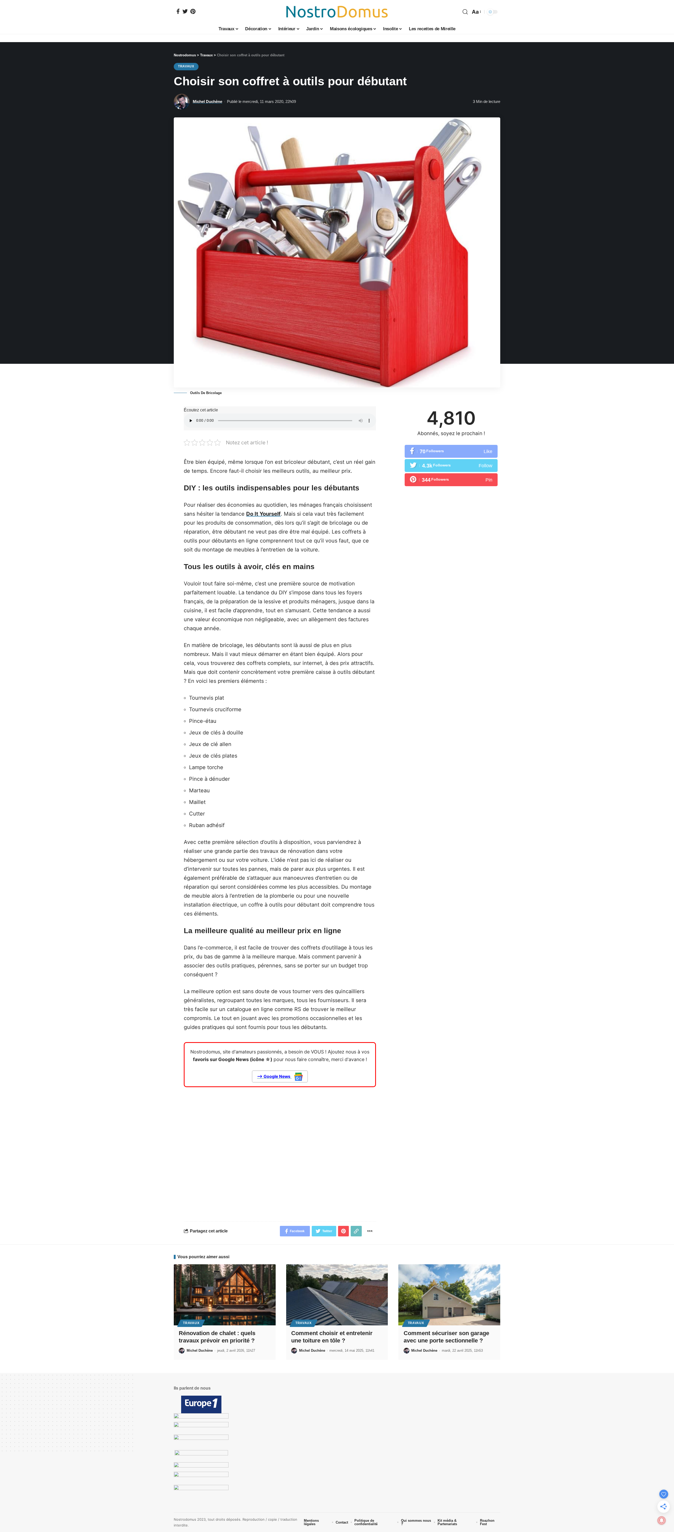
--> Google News (274, 1076)
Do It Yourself (263, 514)
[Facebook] (178, 11)
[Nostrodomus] (337, 12)
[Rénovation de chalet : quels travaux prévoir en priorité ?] (225, 1294)
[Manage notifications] (661, 1520)
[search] (465, 11)
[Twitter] (185, 11)
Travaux (186, 66)
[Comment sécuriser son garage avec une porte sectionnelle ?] (449, 1294)
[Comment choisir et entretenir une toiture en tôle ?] (337, 1294)
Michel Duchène (207, 101)
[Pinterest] (193, 11)
